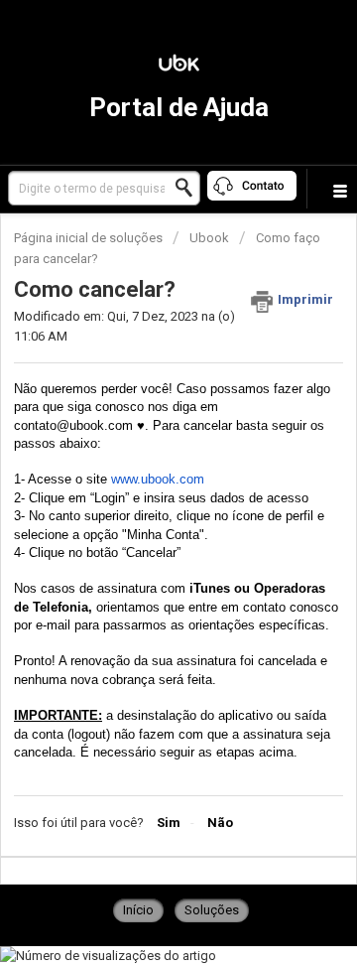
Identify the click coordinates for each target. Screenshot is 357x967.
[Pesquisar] (189, 188)
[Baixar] (142, 468)
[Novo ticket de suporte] (252, 188)
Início (138, 909)
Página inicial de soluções (90, 237)
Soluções (211, 909)
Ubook (209, 237)
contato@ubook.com (73, 425)
